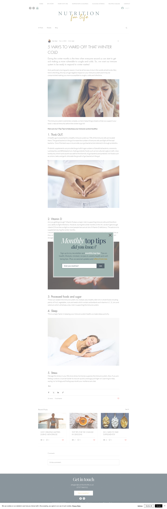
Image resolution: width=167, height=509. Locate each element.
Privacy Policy (76, 506)
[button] (110, 235)
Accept (159, 506)
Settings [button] (140, 506)
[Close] (165, 505)
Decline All (149, 506)
